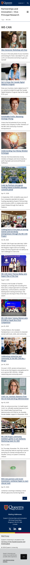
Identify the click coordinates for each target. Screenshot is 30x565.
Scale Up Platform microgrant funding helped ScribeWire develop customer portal (14, 187)
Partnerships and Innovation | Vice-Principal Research (10, 11)
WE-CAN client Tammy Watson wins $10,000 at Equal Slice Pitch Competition (14, 320)
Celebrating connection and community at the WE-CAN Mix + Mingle (13, 358)
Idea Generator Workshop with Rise (14, 50)
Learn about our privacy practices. (8, 560)
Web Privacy (5, 536)
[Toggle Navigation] (27, 11)
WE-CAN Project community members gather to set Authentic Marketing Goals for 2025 (13, 439)
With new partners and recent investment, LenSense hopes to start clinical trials (14, 481)
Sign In (20, 3)
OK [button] (24, 557)
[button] (28, 3)
